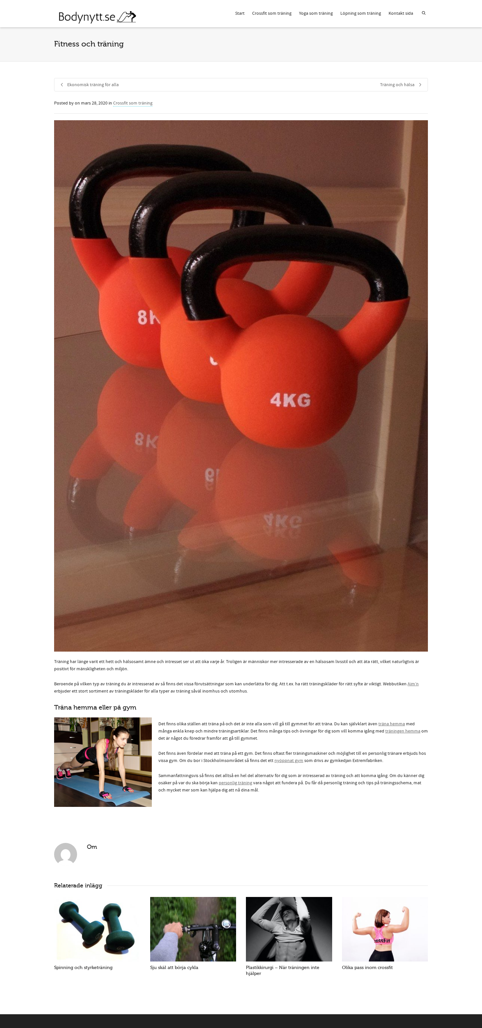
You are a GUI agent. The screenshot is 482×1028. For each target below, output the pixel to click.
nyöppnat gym (288, 761)
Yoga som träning (316, 13)
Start (240, 13)
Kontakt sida (401, 13)
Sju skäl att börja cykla (174, 967)
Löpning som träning (360, 13)
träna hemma (391, 724)
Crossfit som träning (271, 13)
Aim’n (413, 684)
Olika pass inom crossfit (367, 967)
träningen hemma (402, 731)
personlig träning (235, 783)
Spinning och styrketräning (83, 967)
